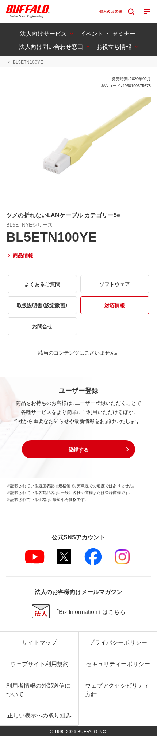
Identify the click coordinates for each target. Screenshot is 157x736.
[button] (78, 449)
